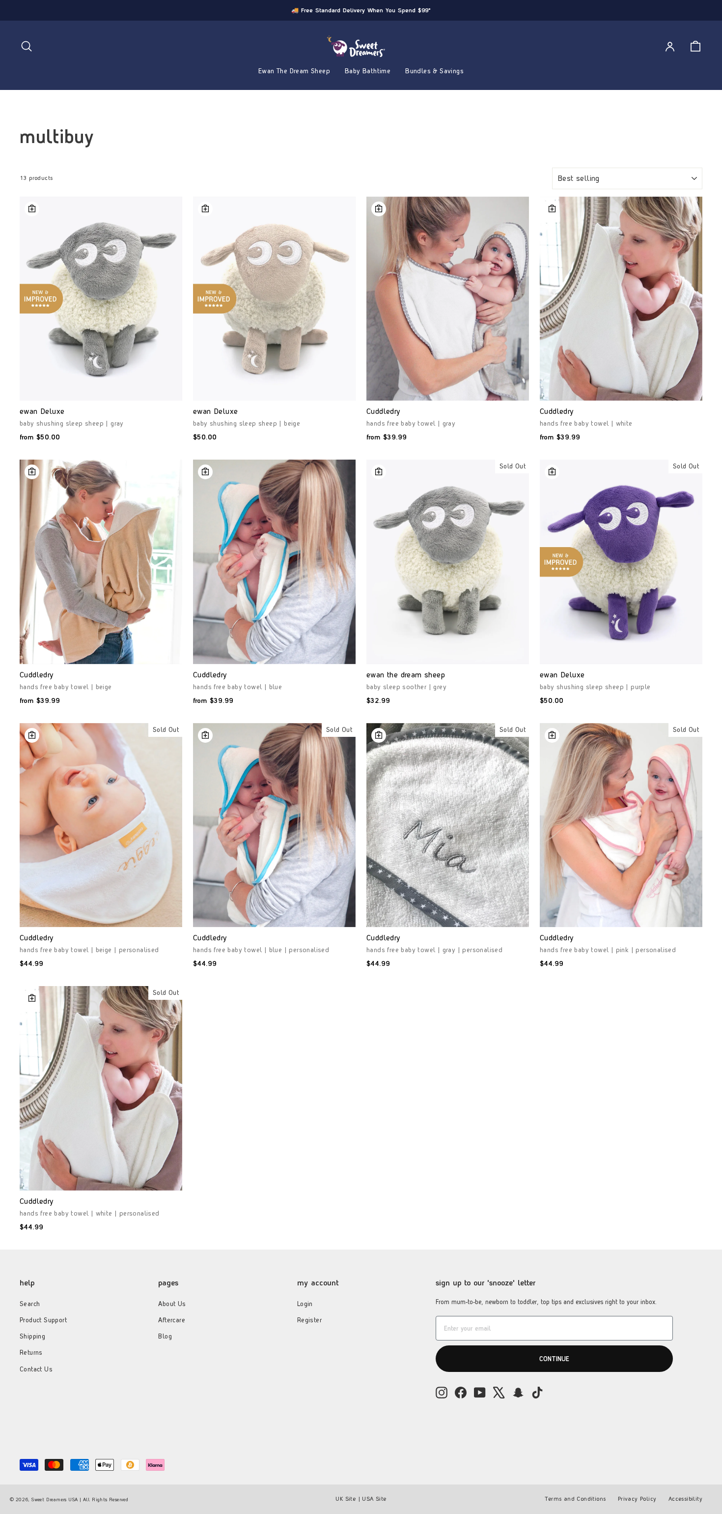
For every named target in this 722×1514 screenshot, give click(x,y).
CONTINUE (554, 1359)
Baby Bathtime (367, 71)
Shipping (32, 1336)
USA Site (374, 1498)
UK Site (345, 1498)
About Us (172, 1304)
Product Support (43, 1320)
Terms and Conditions (575, 1498)
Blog (165, 1336)
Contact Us (36, 1369)
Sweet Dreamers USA (54, 1499)
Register (309, 1320)
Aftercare (171, 1320)
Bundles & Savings (434, 71)
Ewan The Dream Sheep (294, 71)
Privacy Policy (637, 1498)
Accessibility (685, 1498)
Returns (31, 1352)
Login (305, 1304)
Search (30, 1304)
